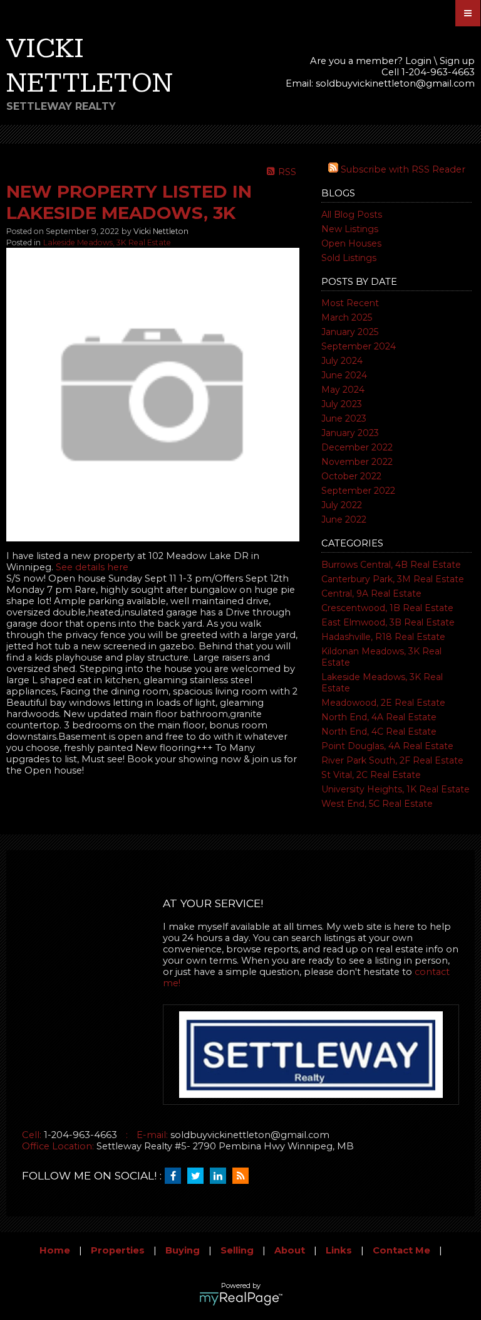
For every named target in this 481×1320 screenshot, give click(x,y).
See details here (92, 567)
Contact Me (401, 1250)
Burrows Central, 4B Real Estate (391, 564)
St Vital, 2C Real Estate (371, 774)
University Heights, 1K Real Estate (395, 789)
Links (339, 1250)
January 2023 (350, 433)
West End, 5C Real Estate (377, 803)
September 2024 (358, 346)
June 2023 (343, 418)
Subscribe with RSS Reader (401, 169)
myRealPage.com (241, 1298)
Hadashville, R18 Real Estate (383, 636)
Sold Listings (348, 257)
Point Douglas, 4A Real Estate (387, 746)
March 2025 (346, 317)
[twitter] (198, 1176)
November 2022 (357, 461)
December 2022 (357, 447)
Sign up (457, 61)
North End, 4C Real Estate (379, 731)
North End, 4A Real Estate (379, 717)
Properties (118, 1250)
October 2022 (351, 476)
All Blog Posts (351, 214)
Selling (237, 1250)
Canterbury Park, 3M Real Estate (392, 579)
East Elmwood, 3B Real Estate (388, 622)
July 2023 (341, 404)
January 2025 (349, 332)
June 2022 (343, 519)
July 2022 (341, 505)
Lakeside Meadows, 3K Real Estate (107, 242)
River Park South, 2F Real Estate (392, 760)
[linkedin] (221, 1176)
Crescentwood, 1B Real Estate (387, 608)
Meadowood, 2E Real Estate (383, 702)
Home (54, 1250)
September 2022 (358, 490)
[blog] (243, 1176)
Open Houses (351, 243)
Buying (182, 1250)
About (289, 1250)
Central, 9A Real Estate (371, 593)
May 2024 (343, 389)
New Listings (349, 229)
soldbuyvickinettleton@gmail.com (395, 83)
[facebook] (176, 1176)
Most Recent (350, 303)
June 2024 (344, 375)
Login (418, 61)
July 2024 (342, 360)
